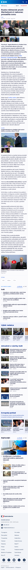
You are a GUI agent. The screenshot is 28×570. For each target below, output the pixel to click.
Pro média (17, 532)
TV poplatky (4, 538)
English (2, 567)
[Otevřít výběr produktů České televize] (26, 2)
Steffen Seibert (12, 97)
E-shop (3, 549)
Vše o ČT (3, 555)
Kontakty (17, 555)
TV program (4, 532)
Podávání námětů (19, 549)
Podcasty (3, 544)
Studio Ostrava (18, 541)
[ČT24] (4, 2)
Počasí (2, 546)
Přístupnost (18, 567)
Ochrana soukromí (10, 567)
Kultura (8, 280)
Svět (3, 280)
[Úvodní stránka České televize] (7, 516)
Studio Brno (17, 538)
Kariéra (16, 546)
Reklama (17, 535)
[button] (14, 262)
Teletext (3, 541)
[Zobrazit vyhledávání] (23, 2)
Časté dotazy (18, 552)
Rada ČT (17, 544)
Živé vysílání (4, 535)
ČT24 (2, 17)
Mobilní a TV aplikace (6, 552)
